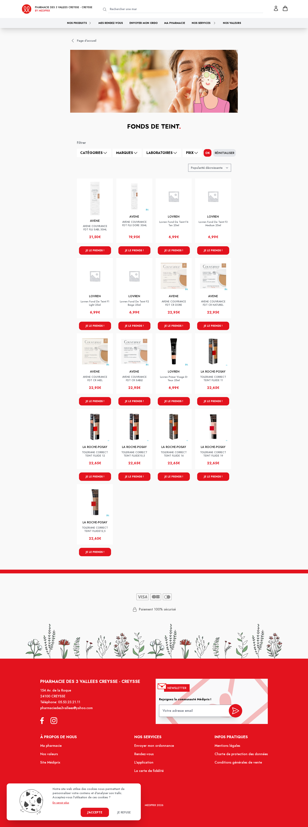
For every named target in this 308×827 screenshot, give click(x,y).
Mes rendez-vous (110, 23)
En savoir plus (61, 802)
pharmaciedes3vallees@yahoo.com (66, 708)
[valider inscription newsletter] (235, 710)
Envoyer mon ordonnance (154, 745)
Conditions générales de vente (238, 762)
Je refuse (124, 812)
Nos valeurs (232, 23)
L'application (143, 762)
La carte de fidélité (149, 770)
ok (207, 153)
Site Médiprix (50, 762)
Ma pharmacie (174, 23)
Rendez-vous (144, 754)
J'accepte (94, 812)
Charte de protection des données (241, 754)
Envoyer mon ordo (143, 23)
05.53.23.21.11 (69, 702)
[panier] (285, 8)
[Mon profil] (276, 8)
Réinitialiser (224, 153)
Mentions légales (227, 745)
